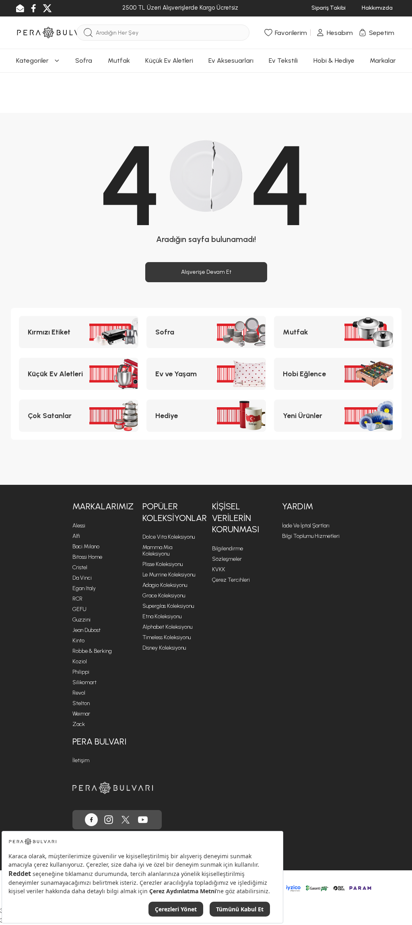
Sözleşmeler (227, 559)
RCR (77, 598)
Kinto (78, 640)
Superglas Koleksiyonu (168, 606)
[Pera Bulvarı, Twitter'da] (125, 819)
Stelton (81, 703)
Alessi (78, 525)
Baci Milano (85, 546)
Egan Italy (84, 588)
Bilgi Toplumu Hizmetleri (311, 536)
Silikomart (84, 682)
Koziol (79, 661)
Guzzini (81, 619)
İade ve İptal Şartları (306, 525)
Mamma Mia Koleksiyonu (157, 550)
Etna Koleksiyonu (161, 616)
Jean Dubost (86, 630)
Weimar (81, 713)
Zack (78, 724)
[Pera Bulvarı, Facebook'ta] (91, 819)
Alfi (76, 536)
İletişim (80, 760)
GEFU (79, 609)
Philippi (80, 672)
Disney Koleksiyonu (164, 647)
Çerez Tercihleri (231, 579)
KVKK (218, 569)
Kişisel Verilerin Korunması (235, 518)
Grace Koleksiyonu (163, 595)
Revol (78, 692)
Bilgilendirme (227, 548)
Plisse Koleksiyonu (162, 564)
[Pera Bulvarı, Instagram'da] (108, 819)
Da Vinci (82, 577)
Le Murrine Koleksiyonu (168, 574)
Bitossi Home (87, 557)
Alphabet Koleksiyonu (167, 627)
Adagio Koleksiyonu (164, 585)
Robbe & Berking (92, 651)
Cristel (79, 567)
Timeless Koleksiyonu (166, 637)
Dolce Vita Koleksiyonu (168, 536)
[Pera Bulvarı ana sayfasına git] (112, 788)
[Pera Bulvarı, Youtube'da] (142, 819)
